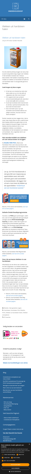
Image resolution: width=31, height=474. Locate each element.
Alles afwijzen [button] (15, 468)
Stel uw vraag (8, 402)
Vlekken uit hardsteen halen (13, 37)
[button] (15, 471)
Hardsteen (7, 310)
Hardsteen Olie (15, 310)
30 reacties (7, 317)
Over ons (6, 408)
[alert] (15, 458)
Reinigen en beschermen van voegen (13, 385)
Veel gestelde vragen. (15, 308)
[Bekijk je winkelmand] (24, 19)
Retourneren (7, 410)
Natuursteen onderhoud (11, 418)
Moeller (6, 308)
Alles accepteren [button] (15, 464)
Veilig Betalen (8, 406)
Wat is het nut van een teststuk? (12, 388)
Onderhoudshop (15, 11)
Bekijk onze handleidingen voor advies (15, 363)
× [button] (29, 444)
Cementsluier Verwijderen (11, 419)
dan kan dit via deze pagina (14, 295)
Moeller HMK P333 (10, 143)
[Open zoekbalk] (29, 19)
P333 (3, 312)
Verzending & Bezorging (11, 404)
